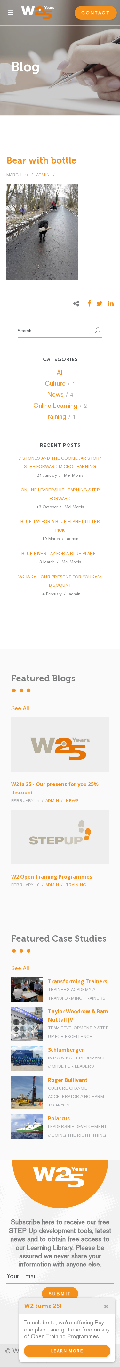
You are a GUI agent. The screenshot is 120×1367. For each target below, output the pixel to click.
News (55, 394)
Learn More (67, 1351)
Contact (95, 12)
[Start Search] (97, 330)
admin (43, 175)
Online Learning (55, 405)
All (60, 372)
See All (20, 708)
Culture (55, 383)
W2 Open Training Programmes (51, 876)
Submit (60, 1293)
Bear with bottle (41, 160)
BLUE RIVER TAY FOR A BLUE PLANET (60, 553)
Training (55, 416)
